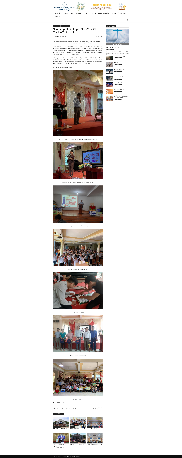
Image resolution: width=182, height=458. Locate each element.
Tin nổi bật (72, 426)
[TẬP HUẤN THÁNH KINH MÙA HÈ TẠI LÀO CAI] (78, 422)
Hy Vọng (116, 62)
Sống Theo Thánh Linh (119, 89)
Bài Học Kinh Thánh (109, 49)
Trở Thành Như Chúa (113, 47)
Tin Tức (57, 23)
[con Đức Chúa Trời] (109, 84)
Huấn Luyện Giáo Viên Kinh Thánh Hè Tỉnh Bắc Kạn (65, 408)
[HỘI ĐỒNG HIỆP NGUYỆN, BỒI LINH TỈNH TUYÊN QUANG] (109, 98)
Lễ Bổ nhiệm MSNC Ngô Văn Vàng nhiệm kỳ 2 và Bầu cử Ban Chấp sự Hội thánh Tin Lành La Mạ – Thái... (61, 446)
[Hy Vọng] (109, 64)
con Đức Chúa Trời (118, 82)
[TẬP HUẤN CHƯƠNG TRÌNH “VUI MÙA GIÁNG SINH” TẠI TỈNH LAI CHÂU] (95, 438)
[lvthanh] (54, 36)
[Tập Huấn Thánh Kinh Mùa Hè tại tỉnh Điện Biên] (95, 422)
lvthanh (57, 36)
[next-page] (56, 451)
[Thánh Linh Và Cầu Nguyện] (109, 58)
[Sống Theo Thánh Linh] (109, 91)
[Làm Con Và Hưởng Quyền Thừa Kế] (109, 78)
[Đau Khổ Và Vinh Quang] (109, 71)
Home (54, 23)
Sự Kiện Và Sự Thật (98, 408)
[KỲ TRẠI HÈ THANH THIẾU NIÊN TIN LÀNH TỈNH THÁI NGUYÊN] (61, 422)
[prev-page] (54, 451)
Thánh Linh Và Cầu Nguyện (120, 56)
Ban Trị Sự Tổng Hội (57, 442)
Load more (117, 103)
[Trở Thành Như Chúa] (117, 37)
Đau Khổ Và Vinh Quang (119, 69)
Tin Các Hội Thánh (63, 23)
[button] (127, 20)
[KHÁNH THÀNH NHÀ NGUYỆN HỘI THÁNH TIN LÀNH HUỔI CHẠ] (78, 438)
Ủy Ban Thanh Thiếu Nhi (65, 25)
